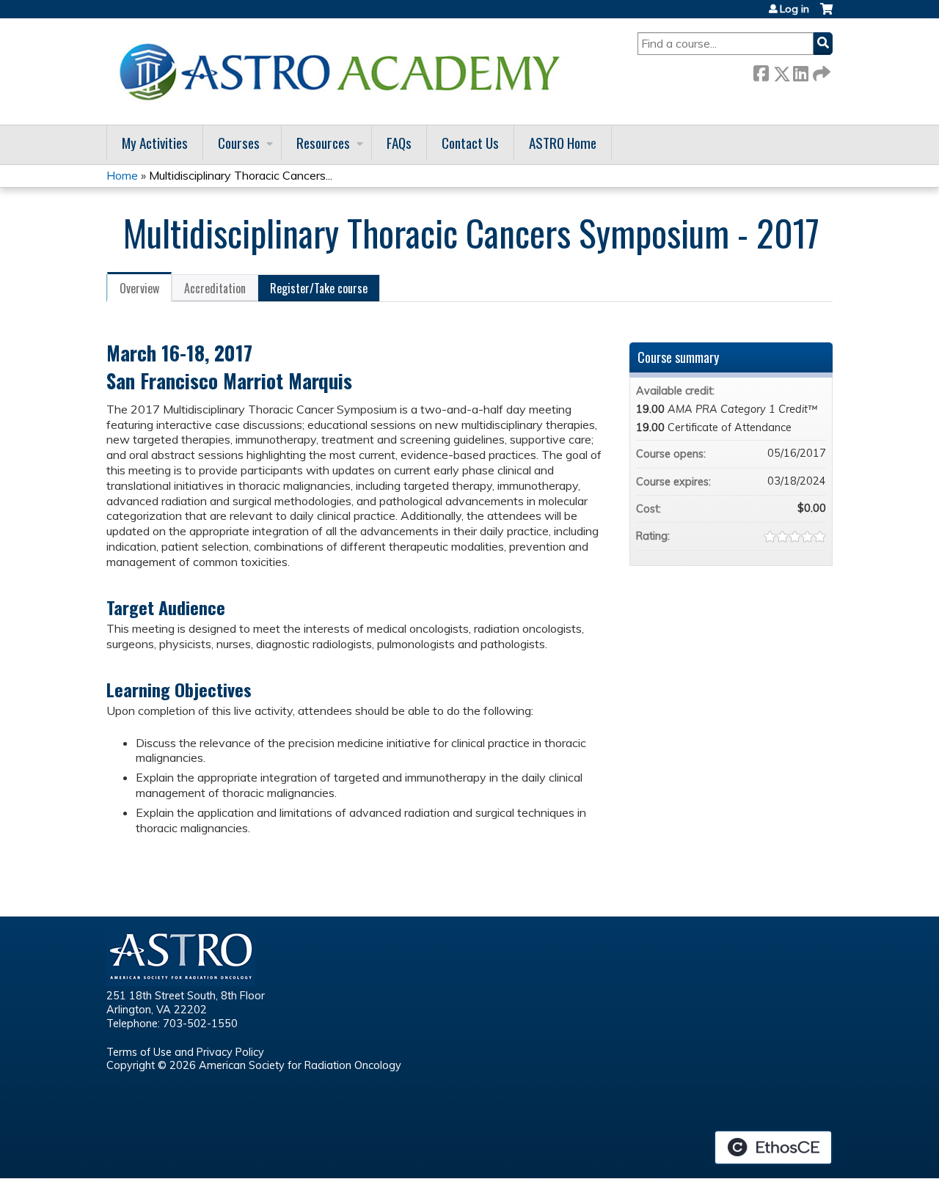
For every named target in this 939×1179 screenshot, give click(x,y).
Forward (820, 70)
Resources (323, 142)
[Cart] (826, 14)
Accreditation (215, 288)
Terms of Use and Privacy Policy (185, 1052)
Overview (139, 288)
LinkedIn (800, 70)
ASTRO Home (562, 142)
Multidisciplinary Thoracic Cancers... (240, 175)
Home (122, 175)
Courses (239, 142)
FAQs (399, 142)
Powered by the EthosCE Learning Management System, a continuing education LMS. (773, 1147)
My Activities (155, 142)
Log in (794, 9)
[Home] (344, 71)
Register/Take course (319, 288)
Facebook (760, 70)
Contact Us (470, 142)
